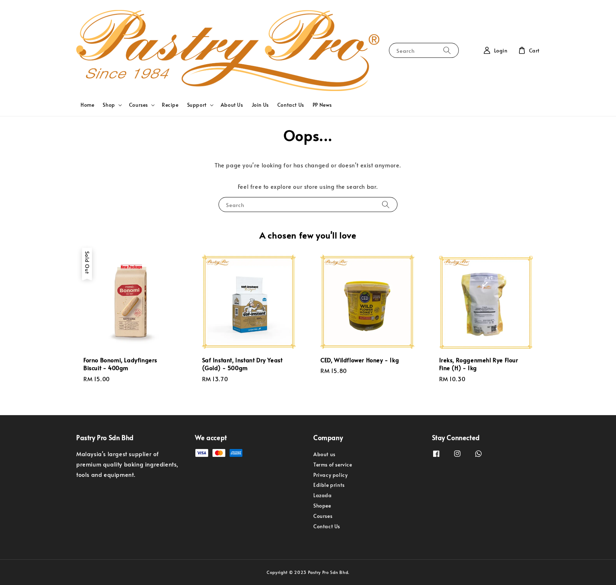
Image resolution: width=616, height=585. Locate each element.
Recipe (170, 104)
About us (324, 454)
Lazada (322, 495)
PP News (322, 104)
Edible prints (329, 484)
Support (197, 105)
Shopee (322, 505)
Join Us (260, 104)
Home (87, 104)
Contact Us (290, 104)
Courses (138, 105)
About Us (232, 104)
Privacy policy (330, 474)
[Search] (447, 50)
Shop (109, 105)
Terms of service (332, 464)
